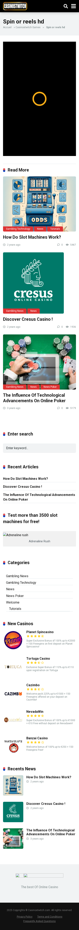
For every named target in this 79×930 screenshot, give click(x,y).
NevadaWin (34, 712)
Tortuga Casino (38, 658)
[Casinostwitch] (15, 5)
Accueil (7, 27)
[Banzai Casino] (13, 755)
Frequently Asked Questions (39, 921)
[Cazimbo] (13, 702)
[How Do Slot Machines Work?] (39, 204)
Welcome (12, 602)
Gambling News (14, 311)
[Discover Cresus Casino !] (39, 283)
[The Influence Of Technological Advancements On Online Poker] (39, 362)
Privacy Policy (24, 916)
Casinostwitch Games (28, 27)
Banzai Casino (37, 738)
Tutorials (55, 228)
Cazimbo (33, 685)
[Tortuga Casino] (13, 676)
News (40, 228)
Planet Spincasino (40, 632)
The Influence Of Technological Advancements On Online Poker (34, 398)
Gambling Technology (18, 228)
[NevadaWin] (13, 729)
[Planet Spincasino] (13, 649)
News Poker (50, 386)
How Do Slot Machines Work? (32, 237)
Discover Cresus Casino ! (28, 319)
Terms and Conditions (49, 916)
